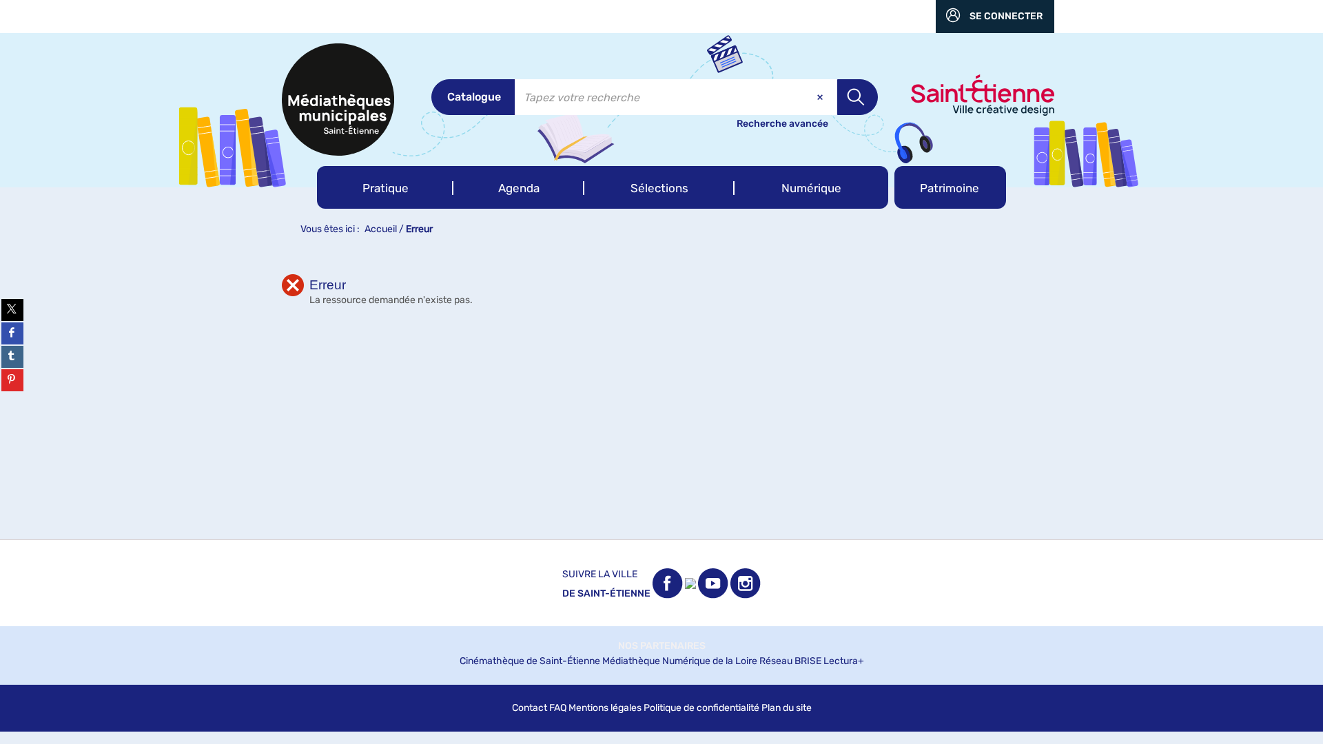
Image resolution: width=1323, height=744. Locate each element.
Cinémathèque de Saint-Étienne (530, 661)
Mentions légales (605, 708)
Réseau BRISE (790, 661)
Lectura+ (843, 661)
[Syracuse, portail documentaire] (338, 99)
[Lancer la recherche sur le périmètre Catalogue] (857, 97)
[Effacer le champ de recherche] (821, 97)
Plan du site (786, 708)
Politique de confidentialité (701, 708)
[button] (385, 187)
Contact (529, 708)
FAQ (557, 708)
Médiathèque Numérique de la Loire (679, 661)
